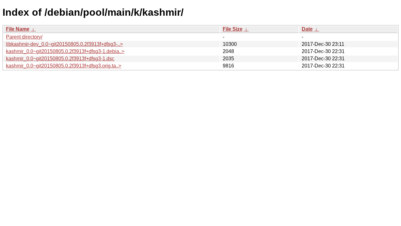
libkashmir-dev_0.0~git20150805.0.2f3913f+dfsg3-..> (64, 44)
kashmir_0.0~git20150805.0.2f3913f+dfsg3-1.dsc (60, 58)
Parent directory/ (24, 37)
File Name (17, 29)
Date (307, 29)
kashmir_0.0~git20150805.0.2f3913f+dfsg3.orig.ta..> (63, 65)
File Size (232, 29)
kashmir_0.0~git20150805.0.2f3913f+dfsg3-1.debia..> (65, 51)
